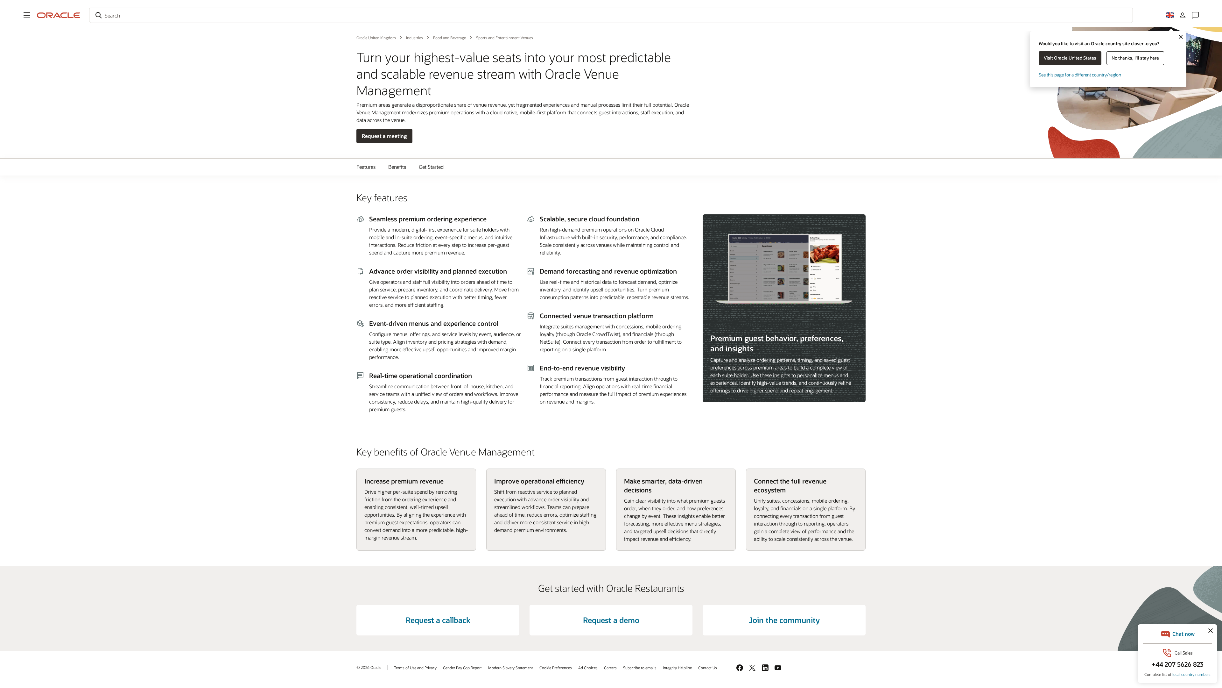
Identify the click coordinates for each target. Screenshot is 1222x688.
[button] (27, 15)
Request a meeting (384, 136)
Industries (414, 37)
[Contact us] (1195, 15)
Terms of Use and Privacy (415, 667)
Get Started (431, 166)
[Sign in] (1182, 15)
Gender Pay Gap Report (462, 667)
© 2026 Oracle (368, 667)
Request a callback (438, 620)
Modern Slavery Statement (510, 667)
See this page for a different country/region (1080, 75)
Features (366, 166)
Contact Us (707, 667)
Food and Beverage (449, 37)
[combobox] (611, 15)
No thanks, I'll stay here (1135, 58)
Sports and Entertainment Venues (504, 37)
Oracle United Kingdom (376, 37)
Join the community (784, 620)
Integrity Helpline (677, 667)
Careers (610, 667)
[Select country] (1170, 15)
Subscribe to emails (640, 667)
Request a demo (611, 620)
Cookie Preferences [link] (555, 667)
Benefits (397, 166)
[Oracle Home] (58, 15)
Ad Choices (588, 667)
